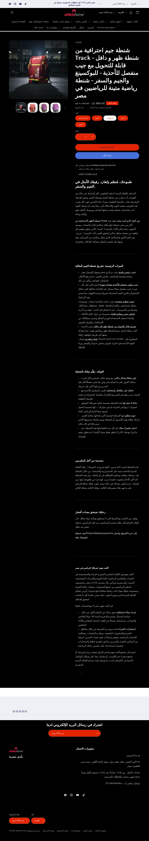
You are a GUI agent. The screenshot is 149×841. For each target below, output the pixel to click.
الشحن (86, 108)
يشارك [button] (81, 674)
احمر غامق (84, 119)
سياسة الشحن (87, 831)
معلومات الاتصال (100, 831)
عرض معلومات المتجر (87, 174)
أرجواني (110, 118)
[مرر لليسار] (12, 107)
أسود (98, 119)
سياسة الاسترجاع (48, 831)
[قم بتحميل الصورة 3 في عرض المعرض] (44, 108)
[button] (12, 12)
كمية (77, 131)
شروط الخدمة (75, 831)
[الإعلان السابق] (49, 4)
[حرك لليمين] (65, 107)
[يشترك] (97, 733)
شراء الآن (107, 155)
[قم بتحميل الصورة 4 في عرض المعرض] (55, 108)
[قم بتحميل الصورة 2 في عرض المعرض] (33, 108)
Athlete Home (21, 831)
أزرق (124, 119)
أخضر (82, 125)
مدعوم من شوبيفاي (33, 831)
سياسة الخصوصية (62, 831)
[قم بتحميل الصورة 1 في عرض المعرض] (21, 108)
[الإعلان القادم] (99, 4)
